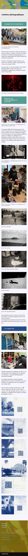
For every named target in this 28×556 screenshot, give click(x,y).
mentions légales (5, 549)
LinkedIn (3, 527)
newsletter (4, 546)
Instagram (4, 525)
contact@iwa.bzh (5, 539)
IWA (7, 554)
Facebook (4, 523)
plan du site (4, 548)
